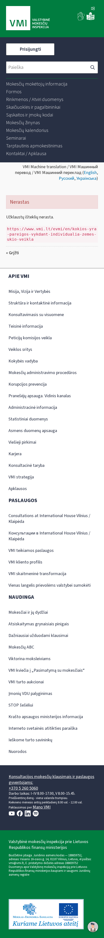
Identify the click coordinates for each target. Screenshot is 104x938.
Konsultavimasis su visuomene (36, 315)
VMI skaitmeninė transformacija (37, 574)
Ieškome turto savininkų (30, 740)
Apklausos (17, 489)
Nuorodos (17, 752)
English (90, 173)
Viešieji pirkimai (22, 442)
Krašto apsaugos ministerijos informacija (45, 717)
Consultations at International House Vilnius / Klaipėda (49, 519)
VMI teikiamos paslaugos (31, 551)
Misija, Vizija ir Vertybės (29, 292)
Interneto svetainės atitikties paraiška (42, 728)
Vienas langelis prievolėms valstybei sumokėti (49, 585)
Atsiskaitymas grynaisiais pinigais (38, 624)
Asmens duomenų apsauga (32, 431)
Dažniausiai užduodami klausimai (38, 636)
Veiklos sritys (20, 349)
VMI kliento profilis (25, 562)
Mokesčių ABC (21, 647)
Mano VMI (42, 807)
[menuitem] (36, 84)
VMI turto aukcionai (26, 682)
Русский (66, 178)
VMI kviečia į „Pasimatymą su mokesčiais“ (46, 670)
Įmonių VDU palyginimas (30, 694)
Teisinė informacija (25, 326)
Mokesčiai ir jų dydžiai (28, 612)
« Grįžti (12, 253)
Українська (86, 178)
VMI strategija (21, 477)
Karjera (15, 454)
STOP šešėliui (20, 705)
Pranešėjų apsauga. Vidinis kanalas (39, 396)
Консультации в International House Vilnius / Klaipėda (49, 536)
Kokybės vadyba (23, 361)
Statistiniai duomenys (28, 419)
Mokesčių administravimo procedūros (42, 373)
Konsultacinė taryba (26, 465)
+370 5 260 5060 (23, 788)
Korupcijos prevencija (27, 384)
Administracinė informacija (32, 407)
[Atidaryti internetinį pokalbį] (93, 927)
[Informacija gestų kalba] (81, 19)
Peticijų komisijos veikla (30, 338)
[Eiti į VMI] (28, 18)
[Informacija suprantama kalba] (90, 19)
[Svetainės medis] (93, 9)
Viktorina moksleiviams (29, 659)
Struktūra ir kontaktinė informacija (39, 303)
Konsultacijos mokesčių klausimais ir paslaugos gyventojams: (51, 780)
